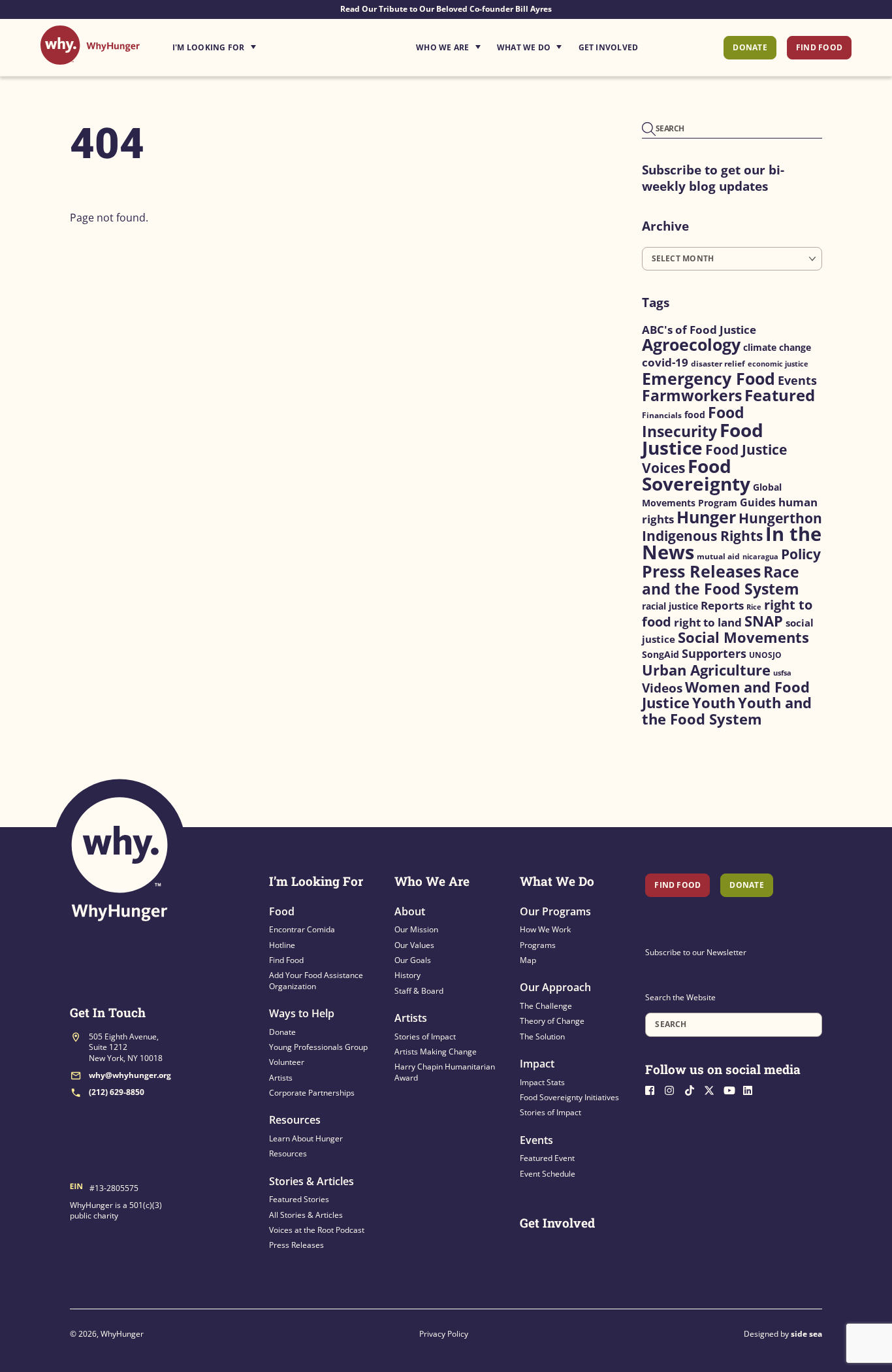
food (694, 414)
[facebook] (653, 1089)
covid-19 (665, 362)
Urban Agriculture (706, 670)
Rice (753, 607)
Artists (281, 1077)
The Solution (542, 1036)
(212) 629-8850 (116, 1092)
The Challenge (546, 1005)
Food (282, 911)
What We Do (523, 47)
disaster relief (718, 363)
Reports (722, 605)
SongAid (660, 654)
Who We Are (442, 47)
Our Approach (555, 987)
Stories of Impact (425, 1036)
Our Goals (412, 960)
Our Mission (416, 929)
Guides (758, 502)
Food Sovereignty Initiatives (569, 1097)
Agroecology (691, 344)
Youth (713, 702)
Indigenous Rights (702, 536)
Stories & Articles (311, 1181)
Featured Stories (299, 1199)
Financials (662, 415)
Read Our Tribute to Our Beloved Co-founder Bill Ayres (446, 8)
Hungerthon (780, 518)
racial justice (670, 606)
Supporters (714, 653)
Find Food (819, 47)
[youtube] (732, 1089)
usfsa (782, 673)
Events (797, 380)
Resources (295, 1120)
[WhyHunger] (90, 58)
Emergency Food (708, 378)
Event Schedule (547, 1173)
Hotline (282, 945)
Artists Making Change (435, 1051)
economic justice (778, 363)
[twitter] (712, 1089)
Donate (750, 47)
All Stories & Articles (306, 1214)
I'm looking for (250, 44)
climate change (777, 347)
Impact (537, 1063)
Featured (779, 395)
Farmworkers (692, 395)
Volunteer (286, 1062)
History (407, 975)
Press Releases (701, 571)
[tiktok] (692, 1089)
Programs (538, 945)
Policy (801, 553)
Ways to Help (301, 1013)
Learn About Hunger (306, 1138)
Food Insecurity (693, 422)
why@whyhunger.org (130, 1075)
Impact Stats (542, 1082)
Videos (662, 687)
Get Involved (609, 47)
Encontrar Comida (302, 929)
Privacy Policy (443, 1333)
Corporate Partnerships (312, 1092)
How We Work (545, 929)
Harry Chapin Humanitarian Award (444, 1072)
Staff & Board (418, 990)
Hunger (706, 517)
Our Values (414, 945)
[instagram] (673, 1089)
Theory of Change (552, 1020)
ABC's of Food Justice (699, 329)
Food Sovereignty (696, 474)
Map (528, 960)
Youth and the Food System (727, 710)
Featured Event (547, 1158)
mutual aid (718, 556)
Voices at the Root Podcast (316, 1229)
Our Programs (555, 911)
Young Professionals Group (318, 1047)
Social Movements (743, 637)
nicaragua (760, 556)
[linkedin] (751, 1089)
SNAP (763, 621)
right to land (708, 622)
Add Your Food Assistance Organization (316, 980)
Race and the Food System (720, 579)
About (409, 911)
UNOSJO (765, 655)
